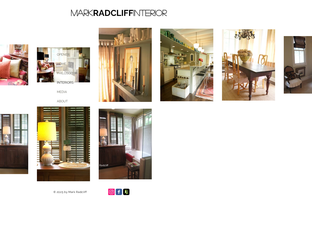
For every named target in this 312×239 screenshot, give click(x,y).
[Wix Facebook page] (119, 192)
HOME (61, 64)
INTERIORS (65, 82)
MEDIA (62, 92)
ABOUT (62, 101)
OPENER (63, 54)
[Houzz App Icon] (126, 192)
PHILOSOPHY (67, 73)
